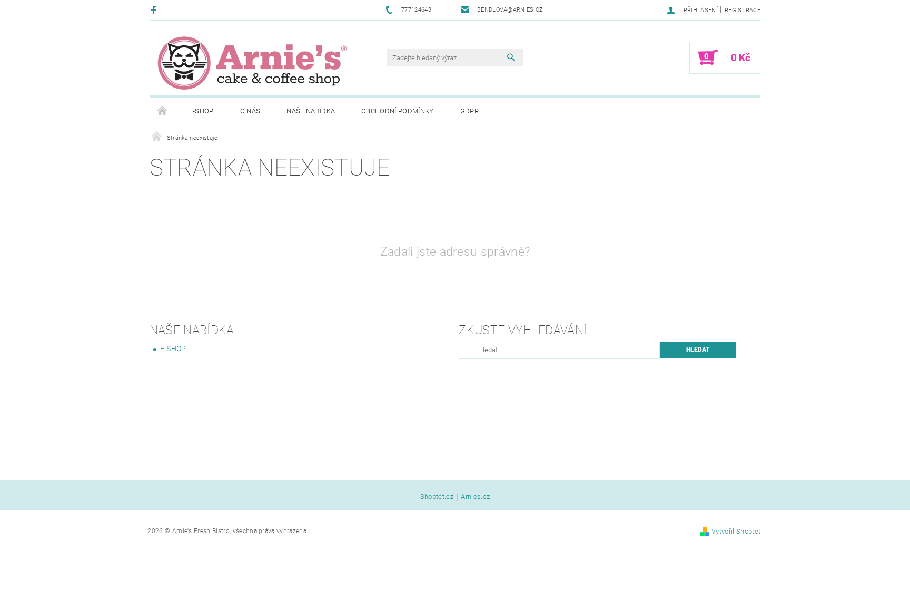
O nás (250, 111)
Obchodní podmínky (397, 111)
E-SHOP (201, 111)
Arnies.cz (475, 496)
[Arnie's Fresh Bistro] (252, 62)
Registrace (742, 10)
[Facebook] (155, 9)
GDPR (469, 111)
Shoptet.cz (436, 496)
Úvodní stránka (163, 111)
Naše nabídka (310, 111)
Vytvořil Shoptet (735, 531)
